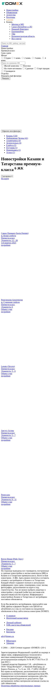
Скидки (9, 19)
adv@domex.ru (7, 636)
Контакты (10, 632)
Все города (16, 39)
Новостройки (12, 10)
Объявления (11, 12)
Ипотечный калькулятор (17, 618)
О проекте (10, 616)
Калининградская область (23, 36)
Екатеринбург (18, 31)
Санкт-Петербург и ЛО (22, 27)
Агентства (11, 15)
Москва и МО (18, 24)
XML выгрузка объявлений (18, 625)
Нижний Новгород (20, 29)
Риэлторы (10, 17)
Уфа (13, 34)
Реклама (10, 629)
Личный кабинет (13, 622)
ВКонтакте (11, 641)
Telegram (10, 643)
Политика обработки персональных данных (20, 686)
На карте (5, 178)
